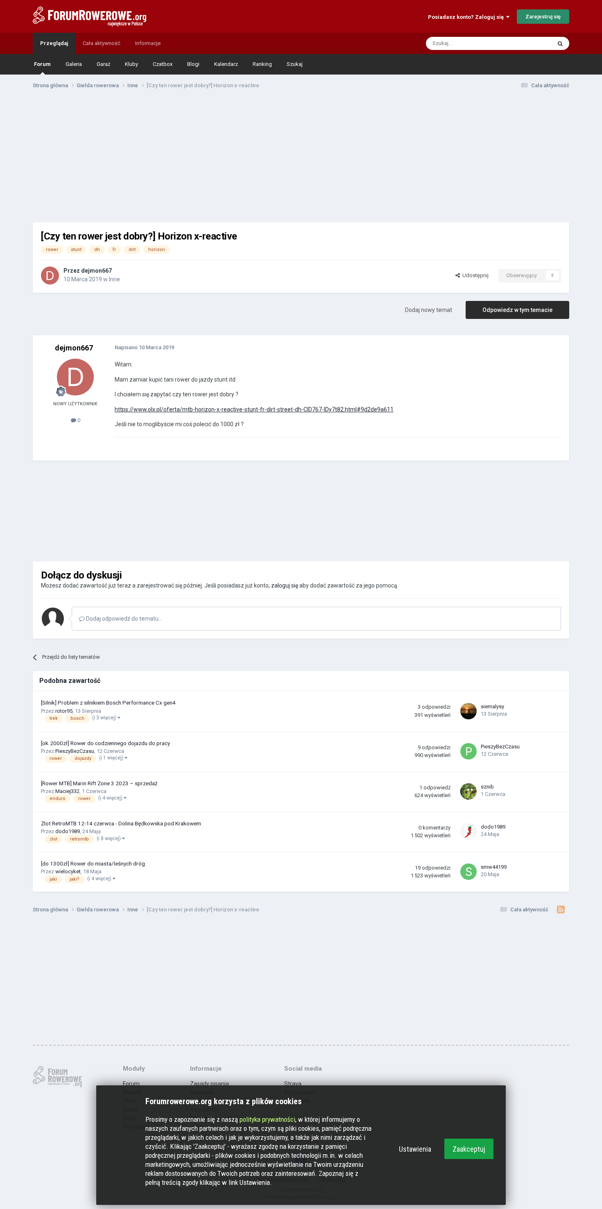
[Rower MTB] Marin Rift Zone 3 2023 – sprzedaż (99, 783)
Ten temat (528, 43)
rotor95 (63, 711)
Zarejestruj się (543, 17)
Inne (114, 279)
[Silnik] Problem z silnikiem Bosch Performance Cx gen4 (108, 702)
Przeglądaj (54, 43)
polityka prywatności (267, 1119)
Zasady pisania (209, 1083)
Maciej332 (67, 791)
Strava (292, 1083)
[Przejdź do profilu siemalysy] (468, 711)
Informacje (148, 43)
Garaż (103, 64)
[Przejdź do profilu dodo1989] (468, 831)
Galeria (74, 64)
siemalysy (492, 706)
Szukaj (295, 64)
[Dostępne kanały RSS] (560, 909)
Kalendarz (226, 64)
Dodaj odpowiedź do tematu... (123, 618)
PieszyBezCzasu (74, 751)
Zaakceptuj (469, 1149)
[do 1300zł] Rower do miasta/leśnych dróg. (94, 863)
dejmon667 (96, 270)
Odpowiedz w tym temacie (517, 310)
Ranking (262, 64)
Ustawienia (415, 1149)
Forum (42, 64)
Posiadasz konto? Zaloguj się (467, 17)
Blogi (193, 64)
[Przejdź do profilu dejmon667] (50, 276)
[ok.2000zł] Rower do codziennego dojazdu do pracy (105, 743)
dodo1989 (67, 831)
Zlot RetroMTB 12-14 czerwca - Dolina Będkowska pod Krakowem (121, 823)
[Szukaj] (560, 43)
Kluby (131, 64)
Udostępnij (474, 275)
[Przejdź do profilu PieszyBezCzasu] (468, 751)
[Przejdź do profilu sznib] (468, 791)
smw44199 (494, 867)
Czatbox (162, 64)
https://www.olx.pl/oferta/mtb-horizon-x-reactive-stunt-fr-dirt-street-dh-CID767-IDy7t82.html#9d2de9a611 (254, 409)
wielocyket (68, 871)
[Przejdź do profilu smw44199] (468, 871)
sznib (487, 787)
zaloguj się (284, 585)
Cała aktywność (101, 43)
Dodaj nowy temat (428, 310)
